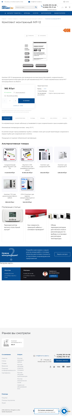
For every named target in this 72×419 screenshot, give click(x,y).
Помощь (5, 394)
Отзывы (4, 363)
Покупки (4, 398)
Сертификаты (6, 373)
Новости (4, 358)
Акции (4, 403)
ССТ (45, 88)
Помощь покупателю (8, 400)
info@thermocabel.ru (36, 1)
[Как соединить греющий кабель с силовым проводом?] (36, 215)
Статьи (4, 361)
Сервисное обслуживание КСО (22, 387)
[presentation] (70, 118)
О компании (6, 354)
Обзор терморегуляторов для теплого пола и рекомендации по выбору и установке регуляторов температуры (58, 231)
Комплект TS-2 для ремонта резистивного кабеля (10, 196)
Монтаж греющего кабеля (20, 360)
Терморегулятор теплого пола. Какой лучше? (12, 227)
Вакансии (5, 366)
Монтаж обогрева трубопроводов (22, 374)
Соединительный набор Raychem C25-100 (9, 166)
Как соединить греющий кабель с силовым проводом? (35, 227)
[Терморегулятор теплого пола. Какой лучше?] (12, 215)
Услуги (19, 354)
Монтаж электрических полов (22, 380)
